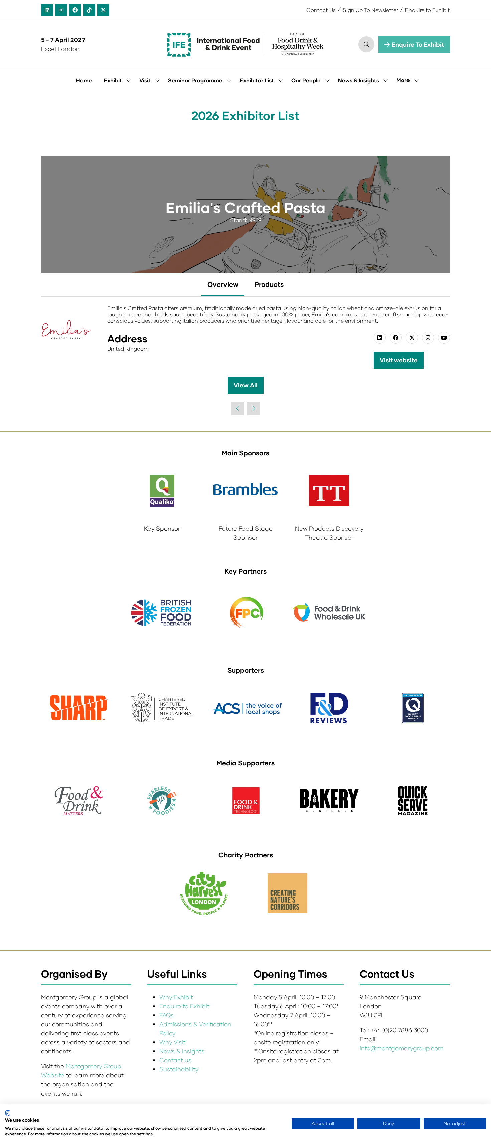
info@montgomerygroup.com (401, 1048)
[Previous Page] (237, 408)
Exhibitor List (257, 80)
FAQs (166, 1015)
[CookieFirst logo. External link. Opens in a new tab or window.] (7, 1113)
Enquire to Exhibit (427, 10)
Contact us (175, 1060)
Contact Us (321, 10)
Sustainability (178, 1069)
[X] (103, 10)
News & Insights (358, 80)
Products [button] (269, 284)
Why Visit (172, 1042)
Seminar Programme (195, 80)
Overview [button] (222, 284)
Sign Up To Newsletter (370, 10)
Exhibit (113, 80)
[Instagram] (61, 10)
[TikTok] (89, 10)
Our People (306, 80)
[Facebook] (75, 10)
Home (84, 80)
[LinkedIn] (47, 10)
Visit (145, 80)
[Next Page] (253, 408)
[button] (366, 44)
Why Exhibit (176, 997)
